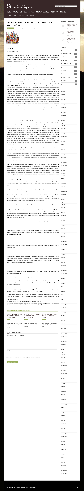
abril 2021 (63, 231)
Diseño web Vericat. (32, 487)
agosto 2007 (63, 449)
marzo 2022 (63, 207)
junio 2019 (63, 286)
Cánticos (23, 12)
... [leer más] (20, 324)
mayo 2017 (63, 352)
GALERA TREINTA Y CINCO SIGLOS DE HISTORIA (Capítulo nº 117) (49, 316)
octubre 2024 (63, 141)
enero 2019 (63, 299)
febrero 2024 (63, 157)
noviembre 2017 (64, 336)
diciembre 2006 (64, 470)
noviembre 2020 (64, 244)
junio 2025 (63, 120)
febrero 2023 (63, 183)
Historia (31, 12)
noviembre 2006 (64, 473)
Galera (38, 12)
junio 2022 (63, 199)
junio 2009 (63, 441)
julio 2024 (63, 144)
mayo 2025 (63, 123)
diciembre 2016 (64, 365)
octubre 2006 (63, 475)
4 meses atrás (38, 319)
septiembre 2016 (64, 373)
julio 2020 (63, 252)
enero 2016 (63, 394)
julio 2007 (63, 452)
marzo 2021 (63, 233)
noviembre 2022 (64, 191)
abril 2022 (63, 204)
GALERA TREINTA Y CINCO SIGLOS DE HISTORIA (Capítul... (72, 25)
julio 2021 (63, 223)
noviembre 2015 (64, 399)
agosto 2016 (63, 375)
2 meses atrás (20, 319)
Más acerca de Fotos (26, 310)
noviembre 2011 (64, 433)
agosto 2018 (63, 312)
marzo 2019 (63, 294)
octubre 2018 (63, 307)
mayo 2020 (63, 257)
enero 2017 (63, 362)
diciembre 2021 (64, 215)
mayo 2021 (63, 228)
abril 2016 (63, 386)
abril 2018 (63, 323)
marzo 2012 (63, 428)
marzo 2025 (63, 128)
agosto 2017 (63, 344)
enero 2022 (63, 212)
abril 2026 (63, 96)
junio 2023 (63, 173)
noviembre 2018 (64, 304)
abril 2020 (63, 260)
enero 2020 (63, 267)
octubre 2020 (63, 246)
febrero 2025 (63, 131)
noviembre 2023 (64, 165)
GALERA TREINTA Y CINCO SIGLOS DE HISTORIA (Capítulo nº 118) (32, 316)
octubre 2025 (63, 112)
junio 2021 (63, 225)
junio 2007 (63, 454)
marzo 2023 (63, 181)
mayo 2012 (63, 425)
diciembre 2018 (64, 302)
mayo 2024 (63, 149)
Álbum (46, 12)
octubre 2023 (63, 167)
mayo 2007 (63, 457)
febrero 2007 (63, 465)
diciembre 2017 (64, 333)
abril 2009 (63, 444)
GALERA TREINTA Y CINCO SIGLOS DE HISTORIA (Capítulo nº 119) (14, 316)
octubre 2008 (63, 446)
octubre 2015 (63, 402)
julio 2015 (63, 410)
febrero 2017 (63, 360)
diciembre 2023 (64, 162)
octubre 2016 (63, 370)
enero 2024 (63, 160)
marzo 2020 (63, 262)
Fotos (10, 15)
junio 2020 (63, 254)
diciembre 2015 (64, 396)
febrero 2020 (63, 265)
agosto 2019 (63, 281)
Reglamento (54, 12)
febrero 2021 (63, 236)
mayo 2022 (63, 202)
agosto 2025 (63, 115)
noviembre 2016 (64, 367)
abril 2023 (63, 178)
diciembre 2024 (64, 136)
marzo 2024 (63, 154)
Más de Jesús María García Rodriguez (14, 310)
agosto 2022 (63, 194)
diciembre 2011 (64, 431)
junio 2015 (63, 412)
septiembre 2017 (64, 341)
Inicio (9, 12)
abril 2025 (63, 125)
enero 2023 (63, 186)
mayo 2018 (63, 320)
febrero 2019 (63, 296)
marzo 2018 (63, 325)
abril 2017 (63, 354)
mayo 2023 (63, 175)
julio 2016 (63, 378)
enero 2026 (63, 104)
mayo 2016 (63, 383)
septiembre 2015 (64, 404)
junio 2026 (63, 91)
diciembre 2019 (64, 270)
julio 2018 (63, 315)
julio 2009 (63, 439)
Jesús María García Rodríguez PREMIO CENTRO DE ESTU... (71, 32)
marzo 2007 (63, 462)
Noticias (15, 12)
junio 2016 (63, 381)
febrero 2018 (63, 328)
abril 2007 (63, 460)
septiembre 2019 (64, 278)
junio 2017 (63, 349)
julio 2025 (63, 117)
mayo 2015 (63, 415)
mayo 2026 (63, 94)
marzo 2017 (63, 357)
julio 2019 (63, 283)
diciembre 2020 (64, 241)
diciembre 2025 (64, 107)
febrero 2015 (63, 423)
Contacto (63, 12)
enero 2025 (63, 133)
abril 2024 (63, 152)
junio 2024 (63, 146)
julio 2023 (63, 170)
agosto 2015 (63, 407)
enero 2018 (63, 331)
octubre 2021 (63, 220)
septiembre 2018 (64, 310)
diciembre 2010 (64, 436)
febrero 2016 (63, 391)
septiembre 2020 (64, 249)
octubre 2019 (63, 275)
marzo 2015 (63, 420)
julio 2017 (63, 346)
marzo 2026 (63, 99)
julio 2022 (63, 196)
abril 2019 (63, 291)
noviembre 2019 (64, 273)
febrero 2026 (63, 102)
